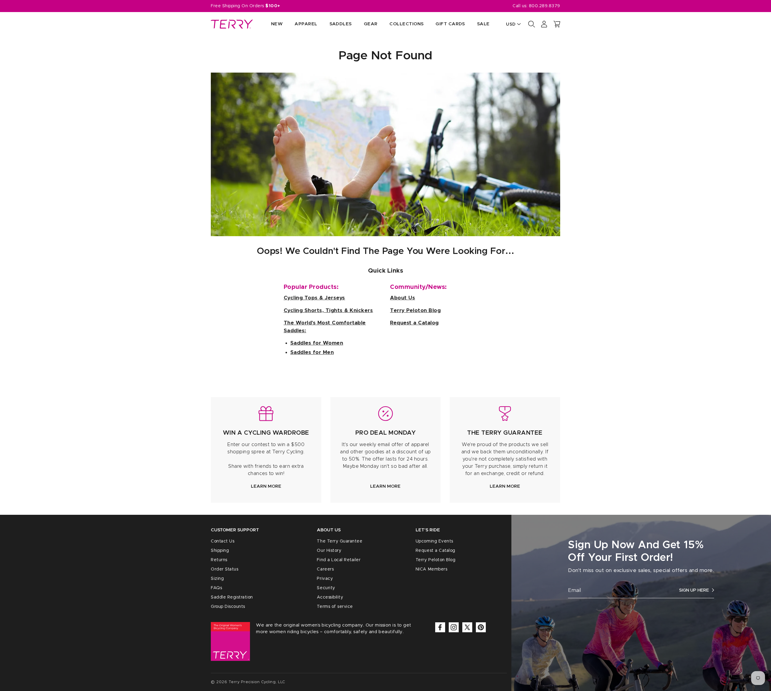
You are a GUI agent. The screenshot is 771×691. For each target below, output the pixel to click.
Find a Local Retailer (339, 560)
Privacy (325, 579)
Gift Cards (450, 24)
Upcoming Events (434, 541)
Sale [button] (483, 24)
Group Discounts (228, 607)
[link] (266, 450)
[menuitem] (270, 24)
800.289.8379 (544, 6)
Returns (219, 560)
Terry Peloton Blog (435, 560)
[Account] (544, 24)
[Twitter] (467, 627)
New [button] (276, 24)
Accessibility (330, 597)
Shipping (220, 551)
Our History (329, 551)
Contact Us (222, 541)
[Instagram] (453, 627)
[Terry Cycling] (232, 24)
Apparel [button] (306, 24)
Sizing (217, 579)
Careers (325, 569)
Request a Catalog (435, 551)
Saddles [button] (340, 24)
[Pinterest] (481, 627)
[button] (557, 24)
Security (326, 588)
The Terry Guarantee (339, 541)
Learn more (266, 486)
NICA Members (431, 569)
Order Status (224, 569)
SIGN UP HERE (694, 590)
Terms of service (335, 607)
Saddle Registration (232, 597)
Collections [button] (406, 24)
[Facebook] (440, 627)
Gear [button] (371, 24)
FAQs (216, 588)
